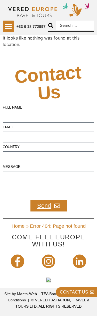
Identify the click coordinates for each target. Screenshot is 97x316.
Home (18, 226)
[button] (8, 26)
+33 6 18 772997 (31, 26)
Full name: (13, 107)
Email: (9, 127)
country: (11, 147)
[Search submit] (50, 25)
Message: (12, 167)
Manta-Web (27, 294)
